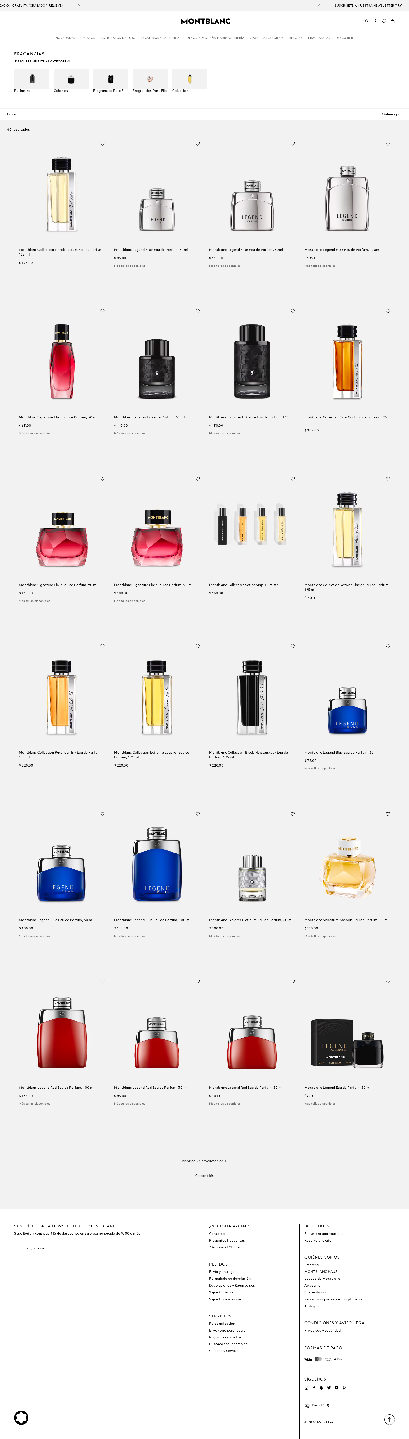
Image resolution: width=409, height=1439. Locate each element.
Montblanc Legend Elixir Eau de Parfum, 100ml (342, 250)
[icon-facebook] (314, 1388)
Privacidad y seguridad (322, 1330)
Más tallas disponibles (130, 266)
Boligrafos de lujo (118, 38)
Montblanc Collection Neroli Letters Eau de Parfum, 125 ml (61, 252)
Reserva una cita (317, 1240)
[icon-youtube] (336, 1388)
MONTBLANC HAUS (320, 1272)
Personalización (222, 1323)
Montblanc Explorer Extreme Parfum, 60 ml (149, 417)
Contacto (217, 1233)
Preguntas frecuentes (227, 1240)
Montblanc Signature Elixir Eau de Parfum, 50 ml (153, 585)
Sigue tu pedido (222, 1292)
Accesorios (273, 38)
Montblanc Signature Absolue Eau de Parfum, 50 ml (346, 920)
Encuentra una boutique (323, 1233)
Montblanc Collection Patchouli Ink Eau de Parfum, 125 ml (60, 755)
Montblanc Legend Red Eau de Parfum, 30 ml (150, 1087)
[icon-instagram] (306, 1388)
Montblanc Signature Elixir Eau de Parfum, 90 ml (58, 585)
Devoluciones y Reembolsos (232, 1285)
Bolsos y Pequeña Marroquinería (214, 38)
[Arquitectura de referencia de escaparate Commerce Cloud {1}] (205, 21)
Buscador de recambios (228, 1344)
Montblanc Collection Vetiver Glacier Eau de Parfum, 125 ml (347, 587)
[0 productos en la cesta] (393, 22)
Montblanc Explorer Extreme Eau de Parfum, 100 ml (251, 417)
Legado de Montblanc (322, 1278)
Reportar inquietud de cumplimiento (333, 1299)
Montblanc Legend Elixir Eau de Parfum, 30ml (151, 250)
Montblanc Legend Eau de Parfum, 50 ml (337, 1087)
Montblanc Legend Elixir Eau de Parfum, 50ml (246, 250)
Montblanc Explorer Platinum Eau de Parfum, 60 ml (250, 920)
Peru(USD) (320, 1405)
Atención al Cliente (224, 1247)
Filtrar (11, 114)
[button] (375, 21)
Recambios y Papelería (160, 38)
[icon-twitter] (329, 1388)
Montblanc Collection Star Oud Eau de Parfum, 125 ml (345, 420)
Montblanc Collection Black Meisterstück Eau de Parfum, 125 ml (248, 755)
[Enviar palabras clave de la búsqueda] (367, 21)
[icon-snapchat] (321, 1388)
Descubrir (344, 38)
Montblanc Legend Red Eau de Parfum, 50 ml (246, 1087)
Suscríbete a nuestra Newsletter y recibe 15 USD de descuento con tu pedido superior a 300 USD (199, 5)
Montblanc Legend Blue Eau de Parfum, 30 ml (341, 752)
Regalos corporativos (226, 1337)
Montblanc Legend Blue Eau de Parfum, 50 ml (56, 920)
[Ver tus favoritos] (384, 22)
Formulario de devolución (230, 1278)
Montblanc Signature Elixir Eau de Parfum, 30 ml (58, 417)
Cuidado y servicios (224, 1351)
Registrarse (35, 1248)
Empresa (311, 1265)
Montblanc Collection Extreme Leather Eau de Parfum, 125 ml (151, 755)
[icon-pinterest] (344, 1388)
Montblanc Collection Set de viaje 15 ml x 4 (244, 585)
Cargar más (204, 1175)
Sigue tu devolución (225, 1299)
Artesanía (312, 1285)
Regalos (87, 38)
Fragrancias (319, 38)
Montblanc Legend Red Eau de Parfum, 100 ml (56, 1087)
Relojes (296, 38)
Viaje (254, 38)
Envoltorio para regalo (227, 1330)
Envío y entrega (222, 1272)
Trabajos (311, 1306)
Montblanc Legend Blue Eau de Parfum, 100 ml (152, 920)
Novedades (65, 38)
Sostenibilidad (315, 1292)
